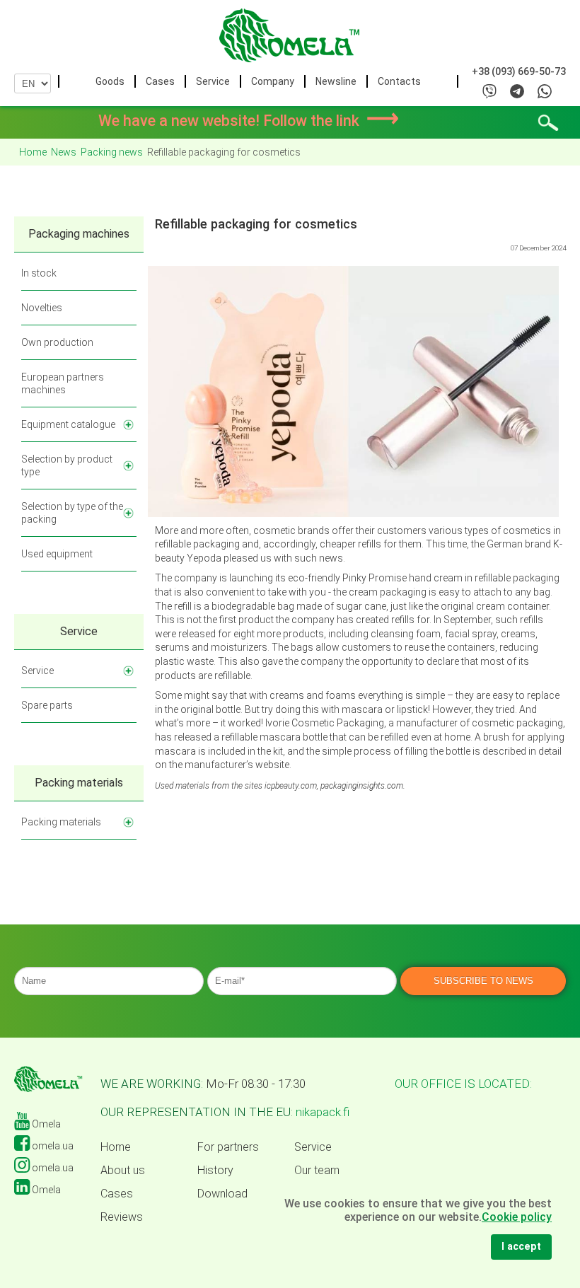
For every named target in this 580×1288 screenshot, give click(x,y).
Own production (57, 342)
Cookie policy (517, 1217)
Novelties (41, 307)
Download (222, 1194)
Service (213, 81)
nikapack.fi (322, 1112)
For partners (228, 1147)
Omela (45, 1124)
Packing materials (61, 822)
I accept (521, 1247)
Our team (317, 1170)
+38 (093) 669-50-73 (519, 71)
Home (115, 1147)
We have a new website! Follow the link (248, 120)
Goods (109, 81)
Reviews (121, 1217)
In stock (39, 273)
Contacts (399, 81)
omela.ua (52, 1145)
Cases (160, 81)
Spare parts (47, 705)
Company (272, 81)
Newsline (335, 81)
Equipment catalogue (68, 424)
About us (122, 1170)
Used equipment (57, 553)
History (215, 1170)
